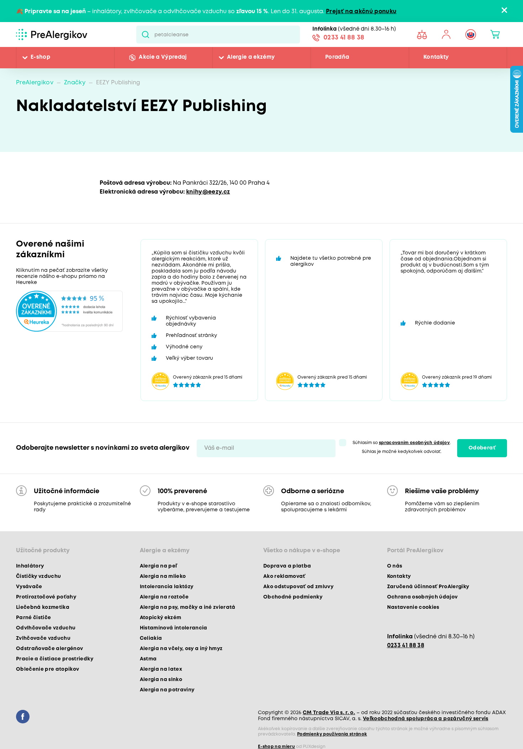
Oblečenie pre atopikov (47, 669)
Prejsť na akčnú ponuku (361, 11)
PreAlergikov (34, 82)
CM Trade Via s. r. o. (329, 713)
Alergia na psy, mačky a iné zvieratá (188, 607)
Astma (148, 659)
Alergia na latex (161, 669)
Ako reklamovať (284, 576)
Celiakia (151, 638)
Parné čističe (33, 618)
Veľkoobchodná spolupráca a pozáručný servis (425, 719)
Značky (74, 82)
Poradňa (337, 57)
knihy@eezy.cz (208, 192)
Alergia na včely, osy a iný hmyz (181, 649)
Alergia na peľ (158, 566)
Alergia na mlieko (163, 576)
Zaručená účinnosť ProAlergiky (428, 587)
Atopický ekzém (160, 618)
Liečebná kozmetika (42, 607)
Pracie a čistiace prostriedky (54, 659)
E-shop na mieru (276, 747)
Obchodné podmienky (292, 597)
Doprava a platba (287, 566)
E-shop (40, 57)
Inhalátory (30, 566)
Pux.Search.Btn (145, 34)
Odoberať (482, 448)
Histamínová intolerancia (173, 628)
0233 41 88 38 (343, 38)
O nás (394, 566)
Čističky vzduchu (38, 576)
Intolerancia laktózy (167, 587)
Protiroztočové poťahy (46, 597)
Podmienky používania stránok (332, 734)
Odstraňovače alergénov (49, 649)
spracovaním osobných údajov (414, 443)
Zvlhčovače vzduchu (43, 638)
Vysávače (29, 587)
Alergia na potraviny (167, 690)
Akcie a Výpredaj (162, 57)
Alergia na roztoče (164, 597)
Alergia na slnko (161, 679)
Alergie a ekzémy (251, 57)
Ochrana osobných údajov (422, 597)
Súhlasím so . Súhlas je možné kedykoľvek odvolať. (402, 447)
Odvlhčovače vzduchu (45, 628)
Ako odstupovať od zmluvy (298, 587)
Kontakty (436, 57)
